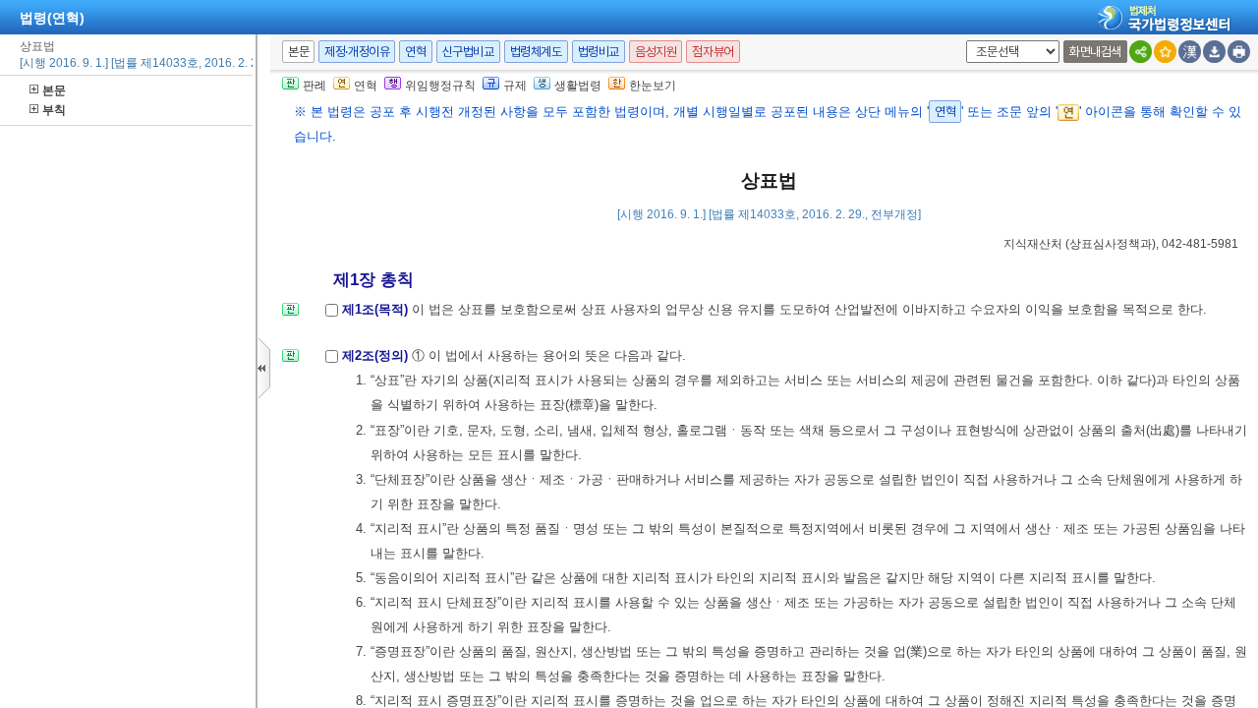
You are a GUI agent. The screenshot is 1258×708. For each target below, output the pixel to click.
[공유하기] (1140, 51)
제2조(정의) (377, 355)
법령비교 (598, 51)
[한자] (1189, 51)
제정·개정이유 (356, 51)
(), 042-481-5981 (1120, 244)
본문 (54, 90)
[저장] (1214, 51)
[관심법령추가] (1165, 51)
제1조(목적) (377, 309)
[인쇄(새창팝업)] (1239, 51)
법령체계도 (536, 51)
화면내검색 (1095, 51)
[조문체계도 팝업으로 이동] (290, 315)
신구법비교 (468, 51)
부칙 (54, 110)
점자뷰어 (712, 51)
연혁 (415, 51)
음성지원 (655, 51)
